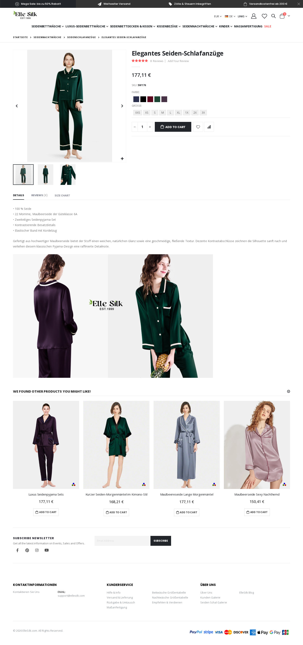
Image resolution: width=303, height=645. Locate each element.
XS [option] (146, 112)
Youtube (46, 550)
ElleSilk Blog (246, 592)
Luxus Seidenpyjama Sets (46, 494)
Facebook (17, 550)
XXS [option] (137, 112)
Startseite (20, 37)
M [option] (162, 112)
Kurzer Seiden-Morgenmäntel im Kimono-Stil (116, 494)
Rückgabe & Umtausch (121, 602)
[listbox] (211, 99)
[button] (122, 158)
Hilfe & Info (114, 592)
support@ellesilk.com (71, 595)
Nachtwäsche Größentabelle (170, 597)
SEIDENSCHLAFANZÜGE (81, 37)
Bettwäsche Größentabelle (169, 592)
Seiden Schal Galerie (213, 602)
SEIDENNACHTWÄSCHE (47, 37)
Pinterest (27, 550)
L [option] (170, 112)
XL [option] (178, 112)
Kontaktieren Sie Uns (26, 592)
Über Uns (206, 592)
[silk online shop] (25, 15)
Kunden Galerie (210, 597)
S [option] (155, 112)
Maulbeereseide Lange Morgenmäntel (186, 494)
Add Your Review (178, 61)
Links (241, 16)
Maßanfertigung (117, 607)
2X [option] (195, 112)
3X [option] (203, 112)
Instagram (37, 550)
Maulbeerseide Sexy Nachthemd (257, 494)
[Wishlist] (264, 16)
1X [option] (186, 112)
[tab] (18, 195)
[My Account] (253, 16)
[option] (136, 99)
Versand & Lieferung (120, 597)
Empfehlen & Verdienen (167, 602)
